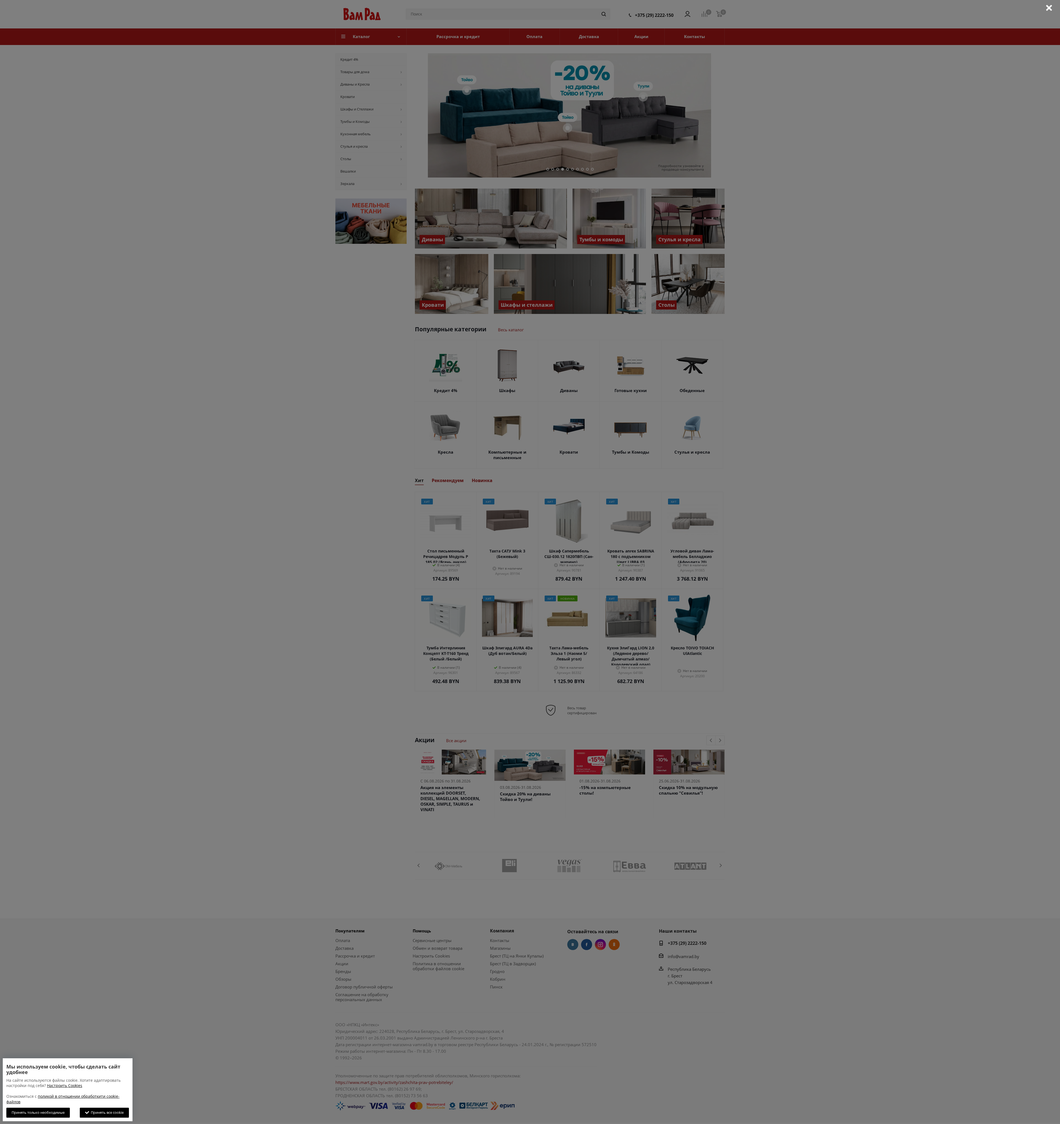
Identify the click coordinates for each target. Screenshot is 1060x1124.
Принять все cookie (106, 1112)
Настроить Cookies (64, 1085)
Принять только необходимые (38, 1112)
